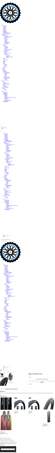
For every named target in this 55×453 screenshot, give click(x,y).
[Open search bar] (3, 234)
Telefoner (6, 96)
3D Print (4, 327)
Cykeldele (3, 34)
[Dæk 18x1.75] (20, 403)
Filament (4, 88)
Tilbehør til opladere (7, 42)
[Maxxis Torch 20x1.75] (49, 409)
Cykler (4, 264)
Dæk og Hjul (8, 319)
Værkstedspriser (5, 92)
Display (6, 40)
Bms (7, 288)
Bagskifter (9, 295)
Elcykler (6, 267)
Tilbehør (6, 66)
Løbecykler (4, 29)
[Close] (0, 130)
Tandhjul (7, 57)
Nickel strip (6, 47)
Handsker (4, 70)
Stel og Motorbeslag (7, 77)
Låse (3, 63)
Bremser (6, 51)
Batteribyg (4, 45)
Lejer (4, 60)
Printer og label (7, 98)
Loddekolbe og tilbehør (6, 84)
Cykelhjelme (4, 71)
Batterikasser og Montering (8, 49)
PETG (5, 89)
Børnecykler (4, 28)
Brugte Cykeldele (7, 274)
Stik (3, 81)
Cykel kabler (6, 43)
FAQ (4, 91)
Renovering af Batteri (7, 340)
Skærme (4, 67)
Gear (5, 54)
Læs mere (16, 411)
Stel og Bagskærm (7, 72)
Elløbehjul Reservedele (8, 311)
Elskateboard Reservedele (8, 316)
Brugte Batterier (5, 32)
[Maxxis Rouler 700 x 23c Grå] (6, 413)
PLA (7, 329)
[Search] (2, 128)
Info (3, 198)
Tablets (6, 99)
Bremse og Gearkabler (8, 53)
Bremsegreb (8, 293)
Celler (7, 285)
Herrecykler (4, 27)
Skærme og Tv (8, 337)
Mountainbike (5, 31)
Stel (3, 44)
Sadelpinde (6, 59)
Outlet (4, 68)
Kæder (4, 62)
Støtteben (4, 61)
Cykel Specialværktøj (6, 87)
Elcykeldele (6, 143)
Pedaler (4, 58)
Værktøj (3, 80)
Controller (6, 73)
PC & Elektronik (5, 94)
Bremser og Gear (7, 290)
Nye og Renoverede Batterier (8, 36)
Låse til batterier (7, 50)
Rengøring (4, 85)
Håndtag (6, 301)
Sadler (5, 298)
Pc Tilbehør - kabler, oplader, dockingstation (10, 97)
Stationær (7, 335)
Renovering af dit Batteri (6, 33)
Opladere (6, 41)
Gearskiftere (8, 55)
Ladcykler (6, 269)
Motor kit (7, 277)
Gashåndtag (6, 39)
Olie (5, 324)
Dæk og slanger (7, 303)
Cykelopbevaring (5, 86)
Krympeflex (6, 48)
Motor (5, 38)
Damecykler (4, 26)
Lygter (5, 75)
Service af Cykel (7, 332)
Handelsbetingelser (5, 101)
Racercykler (4, 30)
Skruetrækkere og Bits (8, 322)
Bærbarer (6, 95)
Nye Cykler (4, 25)
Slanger (6, 64)
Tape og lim (4, 83)
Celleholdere (6, 46)
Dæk (5, 65)
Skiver (5, 52)
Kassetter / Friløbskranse (11, 164)
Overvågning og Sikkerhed (8, 100)
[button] (11, 374)
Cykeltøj (6, 177)
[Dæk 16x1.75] (34, 403)
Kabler (4, 82)
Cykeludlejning (5, 93)
